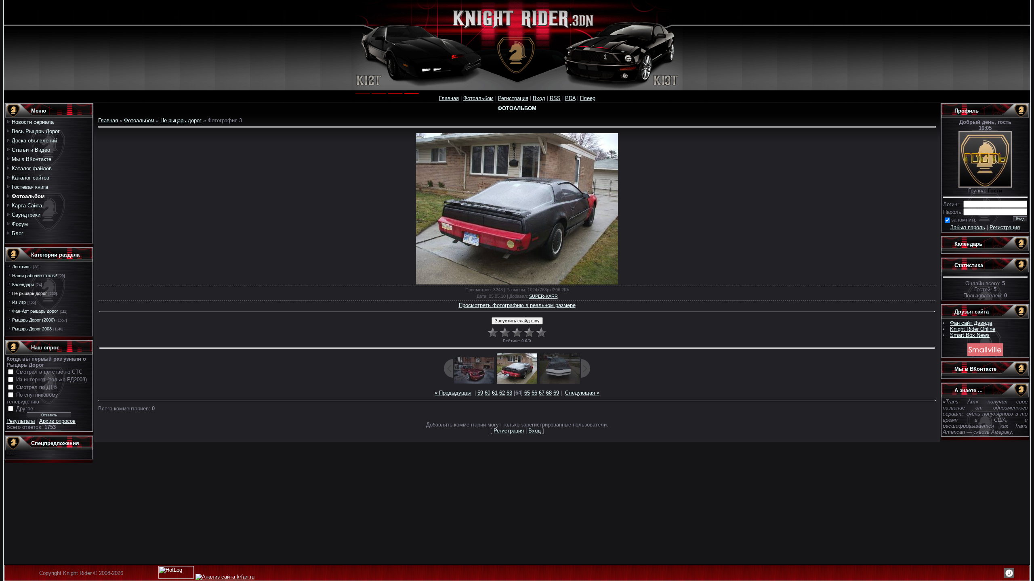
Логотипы (22, 266)
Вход (539, 98)
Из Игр (19, 302)
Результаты (20, 421)
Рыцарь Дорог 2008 (32, 328)
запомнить (964, 220)
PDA (570, 98)
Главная (449, 98)
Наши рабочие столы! (34, 275)
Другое (24, 408)
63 (509, 393)
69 (556, 393)
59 (480, 393)
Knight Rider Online (972, 329)
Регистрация (513, 98)
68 (549, 393)
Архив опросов (57, 421)
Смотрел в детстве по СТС (49, 372)
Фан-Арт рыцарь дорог (35, 311)
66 (534, 393)
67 (541, 393)
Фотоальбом (478, 98)
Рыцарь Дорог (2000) (33, 320)
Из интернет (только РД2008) (51, 379)
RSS (555, 98)
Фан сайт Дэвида (971, 323)
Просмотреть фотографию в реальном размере (517, 305)
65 (527, 393)
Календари (23, 284)
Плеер (587, 98)
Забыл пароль (967, 227)
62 (502, 393)
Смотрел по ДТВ (36, 387)
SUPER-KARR (543, 296)
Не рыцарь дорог (29, 293)
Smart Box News (970, 335)
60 (487, 393)
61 (495, 393)
